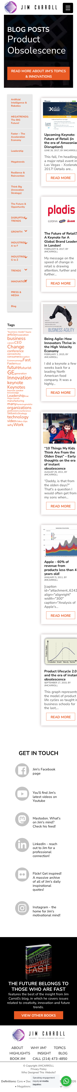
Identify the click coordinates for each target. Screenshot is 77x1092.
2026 (72, 1081)
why (10, 425)
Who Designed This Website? (38, 1072)
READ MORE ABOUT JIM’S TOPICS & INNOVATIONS (38, 74)
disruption (24, 356)
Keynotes (16, 387)
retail (20, 411)
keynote (15, 383)
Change (15, 346)
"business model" (16, 331)
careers (10, 342)
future (13, 367)
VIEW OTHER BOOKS (38, 1015)
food (18, 363)
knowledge (13, 392)
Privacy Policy (39, 1069)
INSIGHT (44, 1053)
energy (19, 360)
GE (10, 372)
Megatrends (24, 1086)
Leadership (16, 395)
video (11, 420)
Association (22, 335)
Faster (11, 363)
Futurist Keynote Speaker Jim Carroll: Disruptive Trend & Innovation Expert (30, 7)
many (11, 403)
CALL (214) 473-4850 (50, 1058)
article (11, 334)
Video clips (21, 421)
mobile (28, 404)
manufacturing (15, 401)
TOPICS (60, 1048)
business (16, 338)
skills (15, 413)
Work (18, 424)
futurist (25, 367)
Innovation (19, 377)
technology (18, 417)
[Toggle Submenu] (25, 219)
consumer (13, 356)
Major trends (13, 398)
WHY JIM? (38, 1048)
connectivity (14, 354)
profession (12, 410)
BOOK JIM (17, 1058)
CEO (17, 342)
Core (20, 1081)
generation (20, 373)
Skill (9, 413)
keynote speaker (15, 390)
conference (15, 351)
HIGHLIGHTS (20, 1053)
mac (27, 396)
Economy (11, 360)
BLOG (62, 1053)
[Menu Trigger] (68, 8)
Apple (28, 332)
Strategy (22, 413)
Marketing (20, 404)
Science (27, 410)
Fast (27, 360)
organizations (19, 407)
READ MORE (61, 178)
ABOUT (17, 1048)
